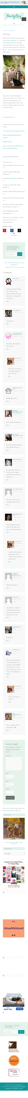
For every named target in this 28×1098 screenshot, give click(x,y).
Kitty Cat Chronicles (16, 435)
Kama (14, 597)
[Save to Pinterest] (4, 230)
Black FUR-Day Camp (15, 191)
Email (7, 781)
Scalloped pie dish (7, 141)
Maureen (16, 459)
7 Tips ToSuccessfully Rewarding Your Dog (13, 131)
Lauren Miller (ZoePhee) (17, 334)
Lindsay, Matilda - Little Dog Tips (18, 412)
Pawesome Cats (17, 388)
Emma (14, 278)
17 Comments (14, 235)
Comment (8, 756)
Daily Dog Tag (19, 1084)
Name (7, 773)
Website (8, 789)
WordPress (15, 1088)
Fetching (5, 30)
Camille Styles (6, 52)
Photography (12, 30)
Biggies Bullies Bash (15, 172)
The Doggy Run (13, 178)
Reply (7, 301)
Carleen (15, 310)
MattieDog (16, 489)
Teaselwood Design (9, 42)
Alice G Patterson (12, 40)
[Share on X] (19, 230)
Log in (21, 1088)
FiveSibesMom (17, 627)
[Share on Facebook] (12, 230)
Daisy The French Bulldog (16, 574)
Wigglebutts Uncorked (12, 211)
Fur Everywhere (16, 714)
